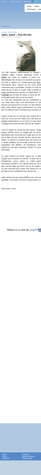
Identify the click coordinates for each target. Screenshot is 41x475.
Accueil (4, 1)
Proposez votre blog (16, 1)
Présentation (25, 454)
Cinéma (36, 6)
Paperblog (11, 8)
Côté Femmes (31, 9)
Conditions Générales (28, 456)
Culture (29, 6)
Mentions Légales (27, 458)
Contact (4, 456)
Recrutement (6, 458)
